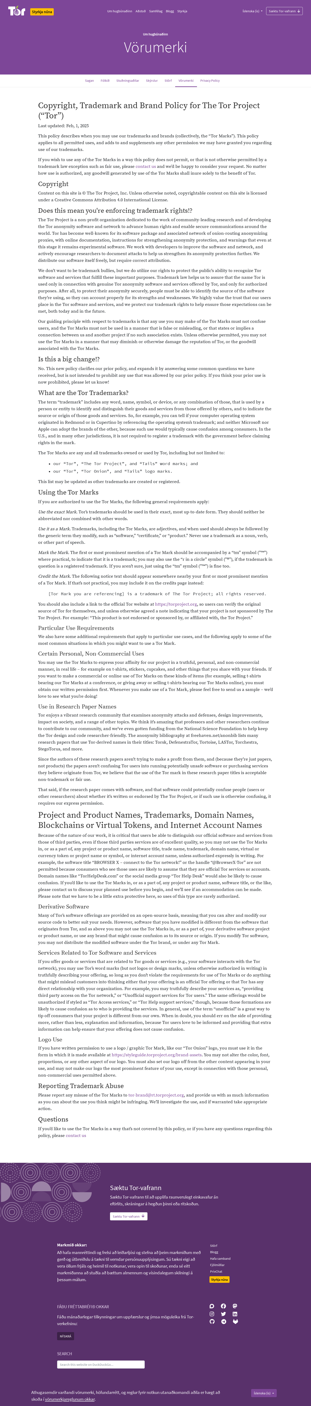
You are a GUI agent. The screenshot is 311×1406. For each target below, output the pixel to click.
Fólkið (105, 80)
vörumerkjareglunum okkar (70, 1399)
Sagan (89, 80)
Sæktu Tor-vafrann (282, 11)
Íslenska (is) (251, 11)
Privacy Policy (210, 80)
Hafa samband (220, 1258)
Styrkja (182, 11)
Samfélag (155, 11)
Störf (168, 80)
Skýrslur (152, 80)
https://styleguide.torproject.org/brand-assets (157, 1055)
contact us (146, 166)
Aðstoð (141, 11)
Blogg (170, 11)
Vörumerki (188, 80)
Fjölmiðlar (217, 1265)
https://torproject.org (176, 604)
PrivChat (216, 1271)
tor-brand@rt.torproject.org (156, 1095)
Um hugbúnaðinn (119, 11)
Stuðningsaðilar (127, 80)
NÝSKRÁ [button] (65, 1336)
